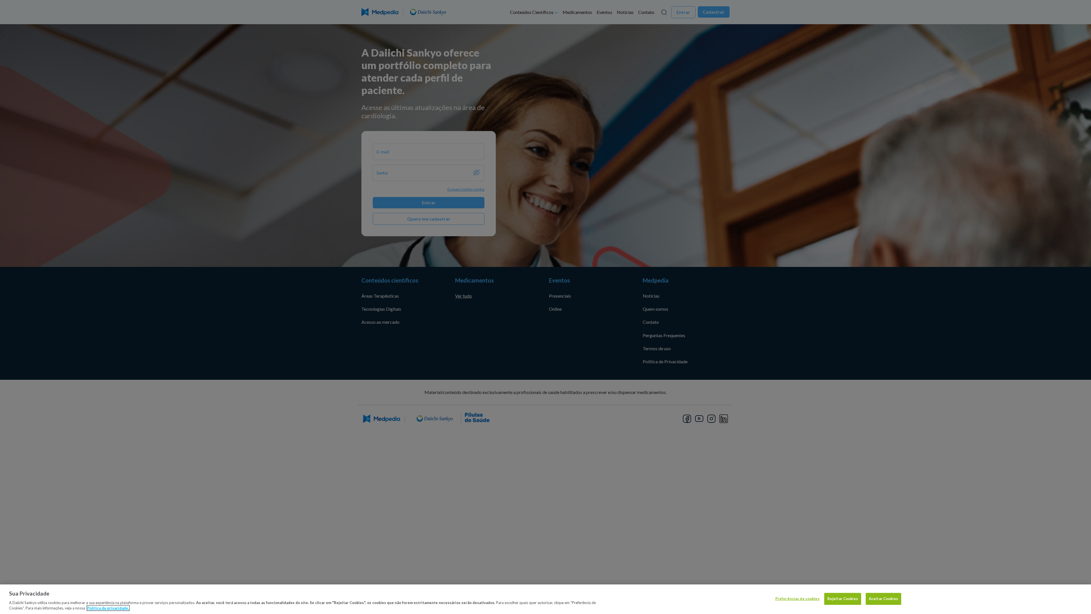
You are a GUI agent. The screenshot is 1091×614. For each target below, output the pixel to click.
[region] (545, 599)
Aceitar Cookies (883, 598)
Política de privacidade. (108, 608)
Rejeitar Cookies (842, 598)
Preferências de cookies (797, 598)
